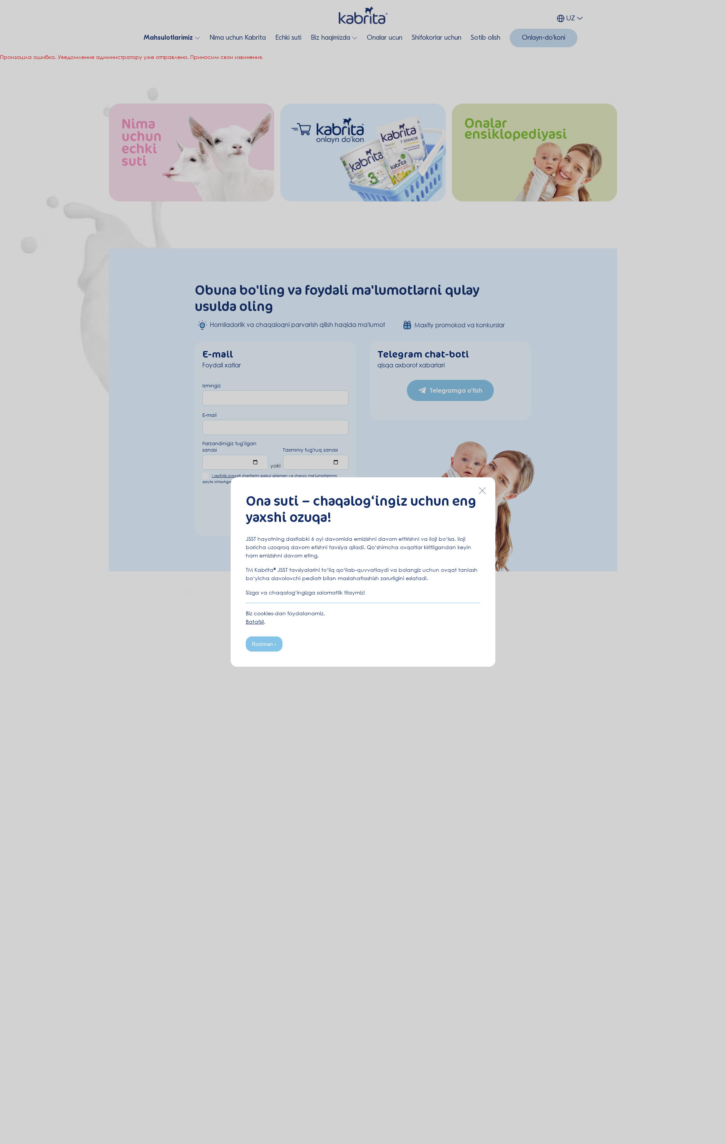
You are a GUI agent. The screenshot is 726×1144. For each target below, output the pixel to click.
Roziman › (264, 644)
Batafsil (255, 621)
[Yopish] (482, 490)
